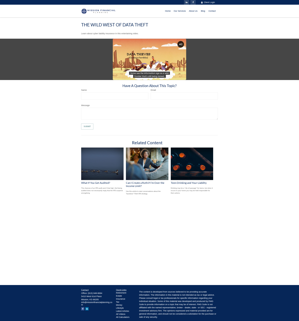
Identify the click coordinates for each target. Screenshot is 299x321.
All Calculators (122, 317)
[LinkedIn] (186, 2)
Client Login (209, 2)
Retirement (121, 293)
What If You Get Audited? (95, 182)
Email (153, 90)
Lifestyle (120, 308)
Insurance (120, 299)
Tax (117, 302)
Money (119, 305)
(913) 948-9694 (95, 293)
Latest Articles (122, 311)
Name (84, 90)
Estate (119, 296)
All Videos (120, 314)
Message (85, 105)
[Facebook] (193, 2)
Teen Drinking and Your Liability (189, 182)
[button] (168, 11)
